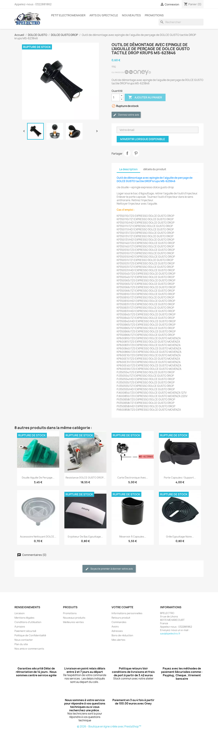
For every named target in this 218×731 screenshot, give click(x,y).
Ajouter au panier (145, 97)
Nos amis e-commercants (29, 648)
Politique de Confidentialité (30, 635)
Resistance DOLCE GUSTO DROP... (85, 477)
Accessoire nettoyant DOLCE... (38, 536)
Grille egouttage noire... (180, 536)
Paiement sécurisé (25, 631)
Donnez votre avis (128, 114)
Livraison (19, 613)
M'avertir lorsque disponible (142, 139)
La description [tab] (128, 169)
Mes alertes (118, 639)
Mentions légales (24, 617)
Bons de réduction (122, 635)
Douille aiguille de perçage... (38, 477)
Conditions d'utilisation (27, 622)
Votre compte (122, 607)
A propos (19, 626)
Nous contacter (23, 639)
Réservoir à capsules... (132, 536)
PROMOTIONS (154, 15)
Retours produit (121, 617)
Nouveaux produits (74, 617)
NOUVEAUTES (131, 15)
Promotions (70, 613)
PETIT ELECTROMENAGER (68, 15)
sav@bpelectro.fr (170, 633)
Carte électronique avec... (132, 477)
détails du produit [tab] (154, 169)
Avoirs (115, 626)
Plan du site (21, 644)
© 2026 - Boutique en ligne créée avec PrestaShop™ (109, 726)
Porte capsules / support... (180, 477)
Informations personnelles (127, 613)
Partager (127, 153)
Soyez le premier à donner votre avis (111, 568)
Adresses (117, 631)
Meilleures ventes (73, 622)
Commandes (119, 622)
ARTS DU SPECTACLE (103, 15)
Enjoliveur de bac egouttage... (85, 536)
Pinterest (136, 153)
